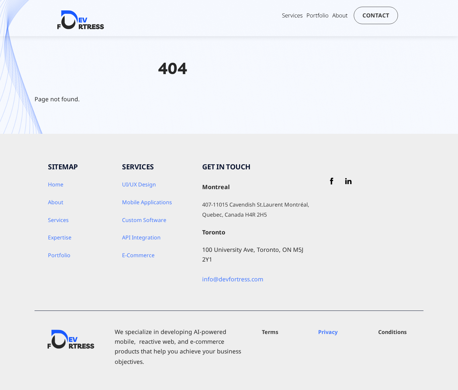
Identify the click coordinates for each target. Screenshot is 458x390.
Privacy (328, 332)
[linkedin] (348, 180)
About (340, 15)
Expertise (59, 237)
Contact (375, 15)
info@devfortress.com (232, 279)
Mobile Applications (147, 202)
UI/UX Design (139, 184)
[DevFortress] (80, 26)
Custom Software (144, 220)
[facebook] (331, 180)
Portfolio (317, 15)
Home (55, 184)
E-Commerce (138, 255)
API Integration (141, 237)
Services (292, 15)
